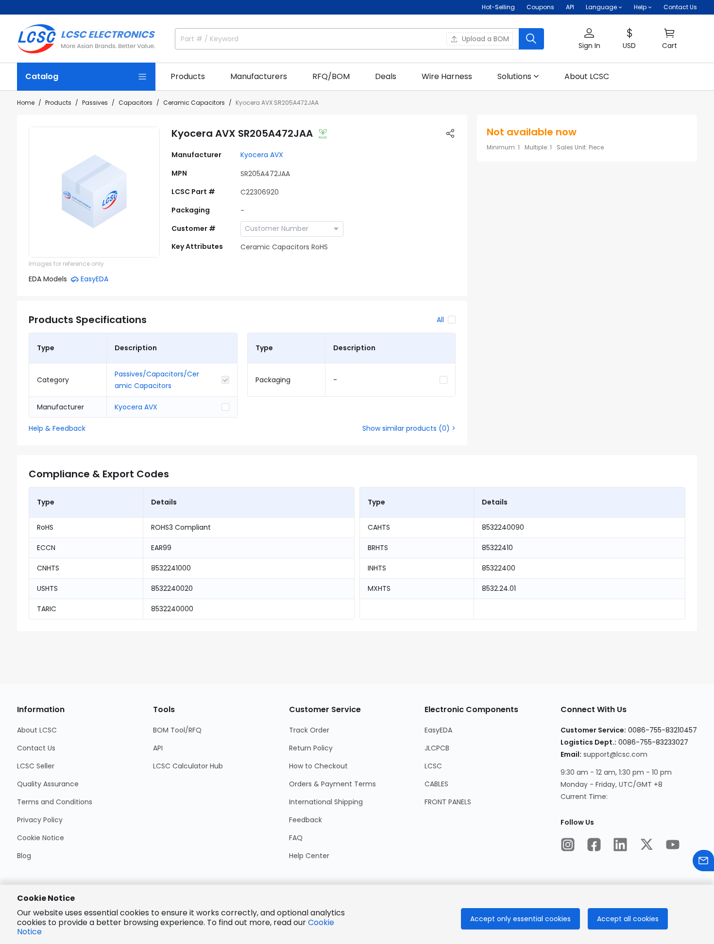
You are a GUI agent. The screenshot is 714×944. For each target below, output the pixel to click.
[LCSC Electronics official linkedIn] (620, 844)
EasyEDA (438, 730)
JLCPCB (437, 748)
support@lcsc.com (615, 754)
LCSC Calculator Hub (188, 766)
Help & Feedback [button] (57, 428)
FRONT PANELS (448, 802)
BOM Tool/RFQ (177, 730)
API (570, 7)
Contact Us (680, 7)
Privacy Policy (40, 820)
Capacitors (136, 102)
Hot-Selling (498, 7)
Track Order (309, 730)
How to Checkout (318, 766)
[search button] (531, 38)
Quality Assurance (48, 784)
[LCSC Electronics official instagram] (568, 844)
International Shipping (326, 802)
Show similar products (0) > (409, 428)
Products (58, 102)
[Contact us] (703, 860)
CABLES (436, 784)
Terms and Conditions (54, 802)
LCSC (433, 766)
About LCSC (37, 730)
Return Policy (311, 748)
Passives (95, 102)
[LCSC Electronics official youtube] (672, 844)
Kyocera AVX (261, 155)
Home (25, 102)
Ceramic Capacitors (194, 102)
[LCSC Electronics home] (86, 38)
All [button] (440, 320)
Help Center (309, 856)
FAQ (296, 838)
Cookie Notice (40, 838)
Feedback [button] (305, 820)
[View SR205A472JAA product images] (94, 192)
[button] (589, 39)
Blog (24, 856)
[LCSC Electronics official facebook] (594, 844)
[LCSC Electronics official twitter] (646, 844)
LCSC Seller (35, 766)
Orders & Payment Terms (332, 784)
